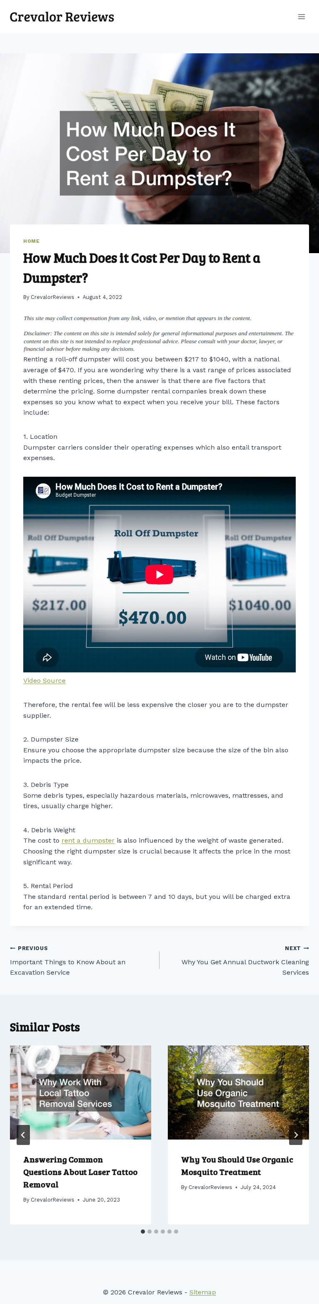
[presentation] (80, 1092)
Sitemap (202, 1292)
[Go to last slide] (23, 1135)
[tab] (143, 1231)
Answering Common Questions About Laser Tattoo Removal (80, 1171)
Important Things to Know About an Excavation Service (67, 960)
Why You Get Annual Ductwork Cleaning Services (245, 960)
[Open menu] (301, 16)
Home (31, 241)
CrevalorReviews (52, 297)
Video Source (44, 680)
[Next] (295, 1135)
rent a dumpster (88, 840)
